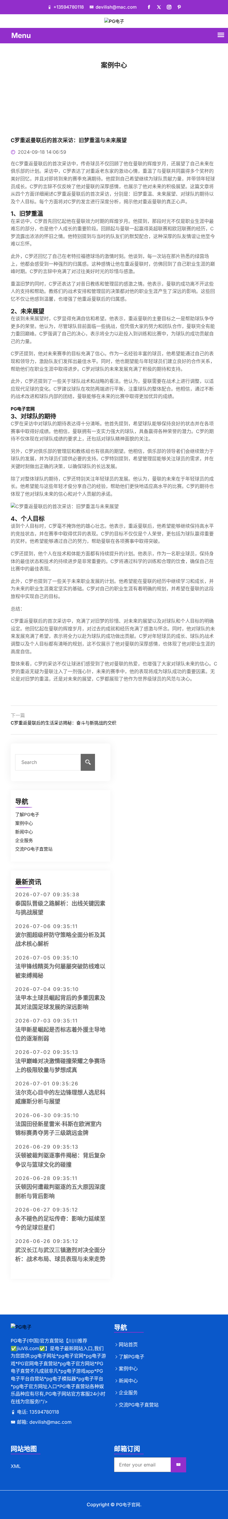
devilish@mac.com (117, 7)
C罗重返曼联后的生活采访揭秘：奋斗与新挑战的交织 (63, 723)
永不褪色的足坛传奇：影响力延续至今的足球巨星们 (60, 1223)
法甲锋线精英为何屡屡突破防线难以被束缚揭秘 (60, 971)
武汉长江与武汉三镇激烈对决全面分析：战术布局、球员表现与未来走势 (60, 1255)
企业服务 (24, 840)
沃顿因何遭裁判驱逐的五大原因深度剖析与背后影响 (60, 1191)
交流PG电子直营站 (34, 849)
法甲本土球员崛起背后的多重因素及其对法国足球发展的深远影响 (60, 1002)
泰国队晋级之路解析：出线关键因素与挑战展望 (60, 908)
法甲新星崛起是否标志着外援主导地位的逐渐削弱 (60, 1034)
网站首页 (128, 1344)
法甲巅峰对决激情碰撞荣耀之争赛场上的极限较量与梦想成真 (60, 1066)
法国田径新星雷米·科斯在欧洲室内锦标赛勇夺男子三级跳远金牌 (58, 1128)
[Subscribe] (178, 1465)
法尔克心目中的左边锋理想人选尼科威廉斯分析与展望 (60, 1097)
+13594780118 (69, 7)
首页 (101, 73)
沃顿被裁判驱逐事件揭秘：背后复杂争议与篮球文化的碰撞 (60, 1160)
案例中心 (24, 823)
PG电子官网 (128, 1504)
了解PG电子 (27, 814)
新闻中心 (24, 832)
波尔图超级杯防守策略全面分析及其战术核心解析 (60, 939)
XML (16, 1466)
